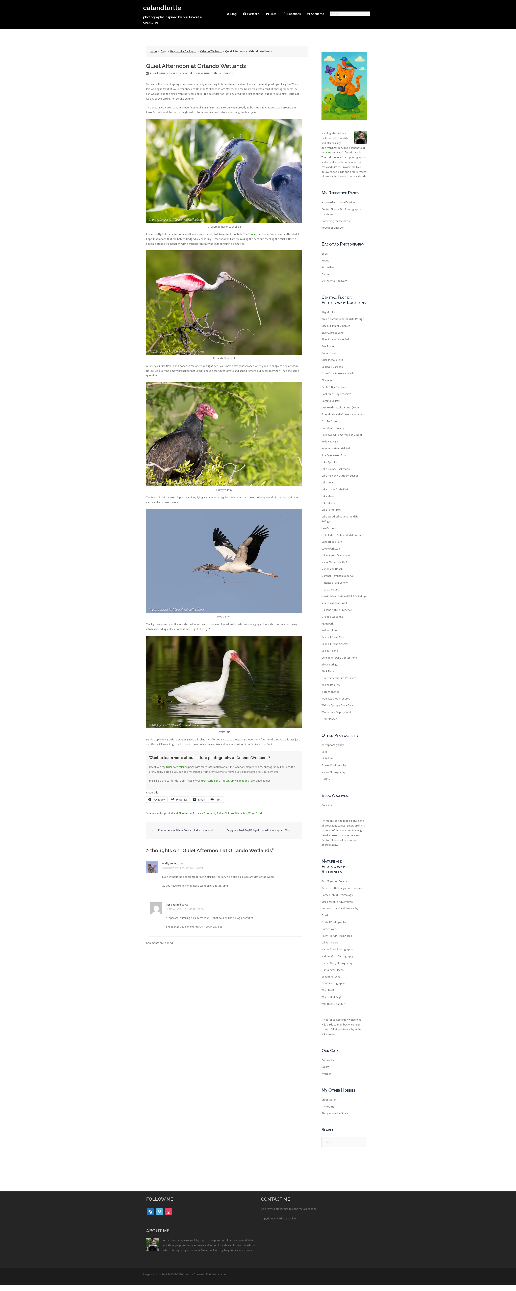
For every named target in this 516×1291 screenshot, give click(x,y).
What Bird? (327, 990)
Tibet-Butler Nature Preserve (338, 678)
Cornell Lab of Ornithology (337, 895)
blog (227, 1250)
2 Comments (225, 73)
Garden (325, 274)
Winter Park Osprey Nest (336, 712)
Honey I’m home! (259, 234)
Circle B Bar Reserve (333, 387)
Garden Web (328, 929)
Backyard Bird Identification (338, 202)
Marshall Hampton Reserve (337, 576)
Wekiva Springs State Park (337, 705)
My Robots (327, 1106)
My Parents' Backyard (334, 281)
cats (328, 152)
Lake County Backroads (335, 469)
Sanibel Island (329, 651)
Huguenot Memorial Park (336, 448)
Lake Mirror (328, 496)
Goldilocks (327, 1060)
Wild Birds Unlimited (333, 1004)
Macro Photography (333, 772)
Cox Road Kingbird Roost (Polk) (340, 407)
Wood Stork (255, 813)
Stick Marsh (328, 671)
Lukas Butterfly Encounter (337, 555)
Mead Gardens (330, 589)
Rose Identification (332, 227)
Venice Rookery (330, 685)
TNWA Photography (333, 983)
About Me (317, 14)
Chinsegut (327, 380)
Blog (233, 14)
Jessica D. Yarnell (194, 1274)
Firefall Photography (333, 922)
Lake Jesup (328, 482)
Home (153, 51)
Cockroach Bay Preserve (336, 394)
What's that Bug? (331, 997)
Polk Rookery (329, 630)
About (171, 1245)
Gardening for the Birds (335, 221)
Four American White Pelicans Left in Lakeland (185, 830)
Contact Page (280, 1209)
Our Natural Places (332, 970)
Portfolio (253, 14)
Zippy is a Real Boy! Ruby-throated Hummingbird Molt (258, 830)
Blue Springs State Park (335, 339)
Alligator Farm (329, 312)
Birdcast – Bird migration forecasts (342, 888)
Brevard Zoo (329, 353)
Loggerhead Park (331, 541)
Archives (326, 805)
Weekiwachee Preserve (335, 698)
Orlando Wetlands (211, 51)
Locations (294, 14)
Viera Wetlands (330, 691)
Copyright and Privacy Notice (278, 1218)
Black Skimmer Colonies (335, 326)
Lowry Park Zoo (330, 548)
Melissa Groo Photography (337, 956)
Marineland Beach (332, 569)
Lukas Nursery (329, 942)
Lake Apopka (329, 462)
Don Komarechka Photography (339, 908)
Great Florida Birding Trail (336, 936)
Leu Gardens (329, 528)
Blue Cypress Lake (332, 332)
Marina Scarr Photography (337, 949)
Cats (324, 752)
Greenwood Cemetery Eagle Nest (341, 435)
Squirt (325, 1067)
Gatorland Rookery (332, 428)
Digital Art (327, 758)
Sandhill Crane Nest (333, 637)
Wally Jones (169, 863)
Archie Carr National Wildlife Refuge (342, 319)
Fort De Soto (329, 421)
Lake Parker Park (331, 509)
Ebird (324, 915)
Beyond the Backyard (183, 51)
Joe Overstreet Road (334, 455)
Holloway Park (329, 441)
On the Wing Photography (336, 963)
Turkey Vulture (225, 813)
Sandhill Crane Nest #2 (334, 644)
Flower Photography (333, 765)
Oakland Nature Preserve (336, 610)
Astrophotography (332, 745)
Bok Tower (327, 346)
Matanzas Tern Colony (334, 582)
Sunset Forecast (331, 976)
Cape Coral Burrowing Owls (337, 373)
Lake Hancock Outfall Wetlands (340, 475)
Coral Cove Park (330, 401)
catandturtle (162, 7)
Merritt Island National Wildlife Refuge (344, 596)
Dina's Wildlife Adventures (337, 902)
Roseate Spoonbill (204, 813)
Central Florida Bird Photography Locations (223, 780)
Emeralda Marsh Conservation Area (342, 414)
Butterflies (327, 267)
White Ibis (241, 813)
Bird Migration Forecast (335, 881)
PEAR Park (327, 623)
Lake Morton (328, 503)
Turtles (325, 779)
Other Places (329, 719)
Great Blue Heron (181, 813)
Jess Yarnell (203, 73)
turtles (359, 152)
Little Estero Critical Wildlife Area (341, 535)
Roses (325, 260)
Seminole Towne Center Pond (339, 657)
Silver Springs (329, 664)
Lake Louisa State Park (335, 489)
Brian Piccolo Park (332, 360)
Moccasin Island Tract (334, 603)
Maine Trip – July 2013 (334, 562)
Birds (273, 14)
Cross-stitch (328, 1100)
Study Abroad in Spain (334, 1113)
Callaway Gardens (332, 367)
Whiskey (326, 1073)
